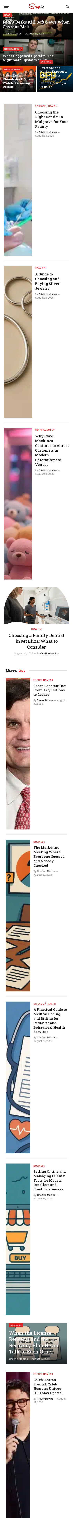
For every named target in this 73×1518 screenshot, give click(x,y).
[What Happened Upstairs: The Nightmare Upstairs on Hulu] (36, 52)
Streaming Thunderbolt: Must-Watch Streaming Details (18, 81)
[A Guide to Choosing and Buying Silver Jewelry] (18, 342)
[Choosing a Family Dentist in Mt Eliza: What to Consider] (36, 605)
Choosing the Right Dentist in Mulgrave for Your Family (51, 119)
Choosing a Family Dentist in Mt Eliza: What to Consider (36, 641)
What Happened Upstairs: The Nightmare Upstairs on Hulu (28, 58)
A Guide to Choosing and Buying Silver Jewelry (47, 281)
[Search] (67, 6)
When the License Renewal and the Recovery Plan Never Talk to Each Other (34, 1342)
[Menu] (6, 6)
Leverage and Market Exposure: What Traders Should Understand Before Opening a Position (54, 77)
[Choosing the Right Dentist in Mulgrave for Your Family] (18, 180)
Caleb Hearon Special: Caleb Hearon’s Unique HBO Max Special (48, 1386)
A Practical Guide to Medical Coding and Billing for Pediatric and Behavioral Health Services (50, 1020)
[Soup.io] (36, 6)
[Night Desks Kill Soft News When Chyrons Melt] (36, 26)
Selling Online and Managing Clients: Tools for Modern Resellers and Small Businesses (49, 1180)
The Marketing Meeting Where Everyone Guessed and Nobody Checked (49, 856)
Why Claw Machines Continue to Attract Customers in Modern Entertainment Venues (52, 450)
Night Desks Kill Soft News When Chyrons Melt (36, 24)
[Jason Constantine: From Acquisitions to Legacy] (18, 754)
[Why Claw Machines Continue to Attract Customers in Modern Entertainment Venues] (18, 504)
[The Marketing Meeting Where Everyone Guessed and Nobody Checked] (18, 915)
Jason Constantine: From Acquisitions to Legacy (49, 690)
